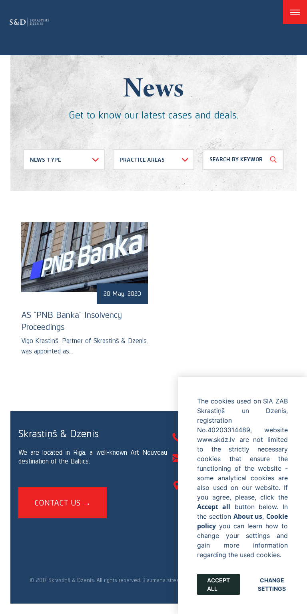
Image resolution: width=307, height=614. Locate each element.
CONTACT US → (62, 503)
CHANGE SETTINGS (272, 584)
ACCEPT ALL (218, 584)
